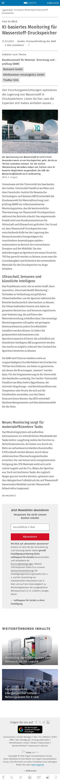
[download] (47, 777)
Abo (36, 737)
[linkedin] (30, 777)
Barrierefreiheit (19, 745)
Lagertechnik (7, 10)
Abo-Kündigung (23, 740)
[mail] (39, 777)
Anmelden (53, 3)
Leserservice (9, 737)
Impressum (33, 745)
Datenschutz (44, 743)
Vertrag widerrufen (41, 740)
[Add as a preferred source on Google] (30, 729)
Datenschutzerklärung (22, 570)
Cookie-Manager (24, 737)
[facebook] (3, 777)
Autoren (44, 745)
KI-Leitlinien (45, 737)
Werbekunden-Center (19, 743)
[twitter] (12, 777)
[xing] (21, 777)
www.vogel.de (37, 764)
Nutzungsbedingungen (22, 564)
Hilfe (12, 740)
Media (34, 743)
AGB (54, 737)
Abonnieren (30, 536)
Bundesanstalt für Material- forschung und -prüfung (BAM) (29, 61)
